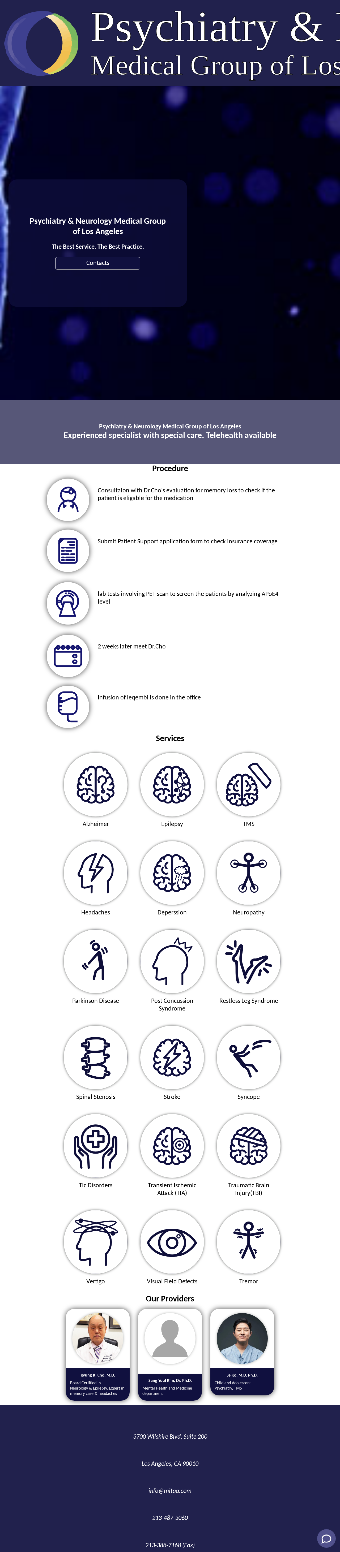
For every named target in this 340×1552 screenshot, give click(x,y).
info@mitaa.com (170, 1491)
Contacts (97, 263)
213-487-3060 (170, 1518)
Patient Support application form (160, 542)
